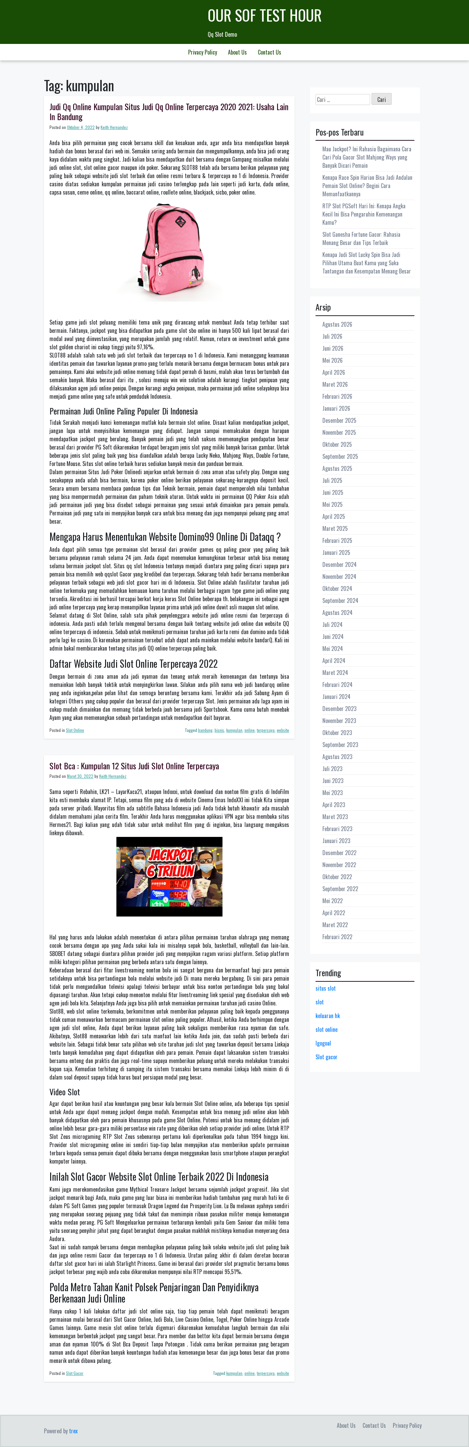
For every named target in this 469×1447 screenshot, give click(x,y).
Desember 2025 (339, 420)
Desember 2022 (339, 853)
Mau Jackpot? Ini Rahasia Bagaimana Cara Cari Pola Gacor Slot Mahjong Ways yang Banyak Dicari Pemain (366, 157)
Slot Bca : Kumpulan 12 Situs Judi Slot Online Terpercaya (134, 765)
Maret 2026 (335, 384)
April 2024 (333, 660)
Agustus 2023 (337, 756)
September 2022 (340, 889)
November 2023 (339, 720)
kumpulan (234, 730)
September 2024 (340, 600)
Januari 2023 (336, 841)
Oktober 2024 (337, 588)
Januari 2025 (336, 552)
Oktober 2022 (337, 877)
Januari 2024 (336, 696)
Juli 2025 (332, 480)
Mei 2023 (332, 793)
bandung (205, 730)
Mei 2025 (332, 504)
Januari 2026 (336, 408)
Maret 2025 (335, 528)
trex (73, 1431)
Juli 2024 (332, 624)
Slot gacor (327, 1057)
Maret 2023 (335, 817)
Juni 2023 (332, 781)
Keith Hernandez (114, 127)
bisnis (219, 730)
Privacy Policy (202, 52)
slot (320, 1002)
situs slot (326, 988)
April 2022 (333, 913)
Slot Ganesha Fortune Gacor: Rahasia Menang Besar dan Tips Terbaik (361, 238)
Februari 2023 (337, 829)
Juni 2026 (332, 348)
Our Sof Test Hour (265, 15)
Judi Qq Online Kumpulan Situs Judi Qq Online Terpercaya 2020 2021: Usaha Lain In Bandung (168, 111)
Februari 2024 (337, 684)
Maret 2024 (335, 672)
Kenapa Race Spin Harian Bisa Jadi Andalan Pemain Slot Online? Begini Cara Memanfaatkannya (367, 185)
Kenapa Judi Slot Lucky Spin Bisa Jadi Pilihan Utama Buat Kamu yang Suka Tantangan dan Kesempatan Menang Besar (366, 262)
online (249, 730)
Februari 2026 (337, 396)
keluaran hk (328, 1016)
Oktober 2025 (337, 444)
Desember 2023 (339, 708)
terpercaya (266, 730)
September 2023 (340, 744)
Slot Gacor (74, 1373)
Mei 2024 (332, 648)
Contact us (269, 52)
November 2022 (339, 865)
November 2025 (339, 432)
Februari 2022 (337, 937)
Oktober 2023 (337, 732)
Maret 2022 (335, 925)
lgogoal (323, 1043)
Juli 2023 (332, 769)
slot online (327, 1029)
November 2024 (339, 576)
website (283, 730)
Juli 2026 (332, 336)
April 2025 (333, 516)
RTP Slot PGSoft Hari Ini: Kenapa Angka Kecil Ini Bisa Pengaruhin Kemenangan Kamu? (363, 214)
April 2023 (333, 805)
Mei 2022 (332, 901)
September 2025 (340, 456)
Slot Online (75, 730)
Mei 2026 (332, 360)
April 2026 (333, 372)
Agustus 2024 (337, 612)
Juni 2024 (333, 636)
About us (237, 52)
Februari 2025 (337, 540)
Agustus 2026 (337, 324)
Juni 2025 (332, 492)
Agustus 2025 (337, 468)
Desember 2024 (339, 564)
